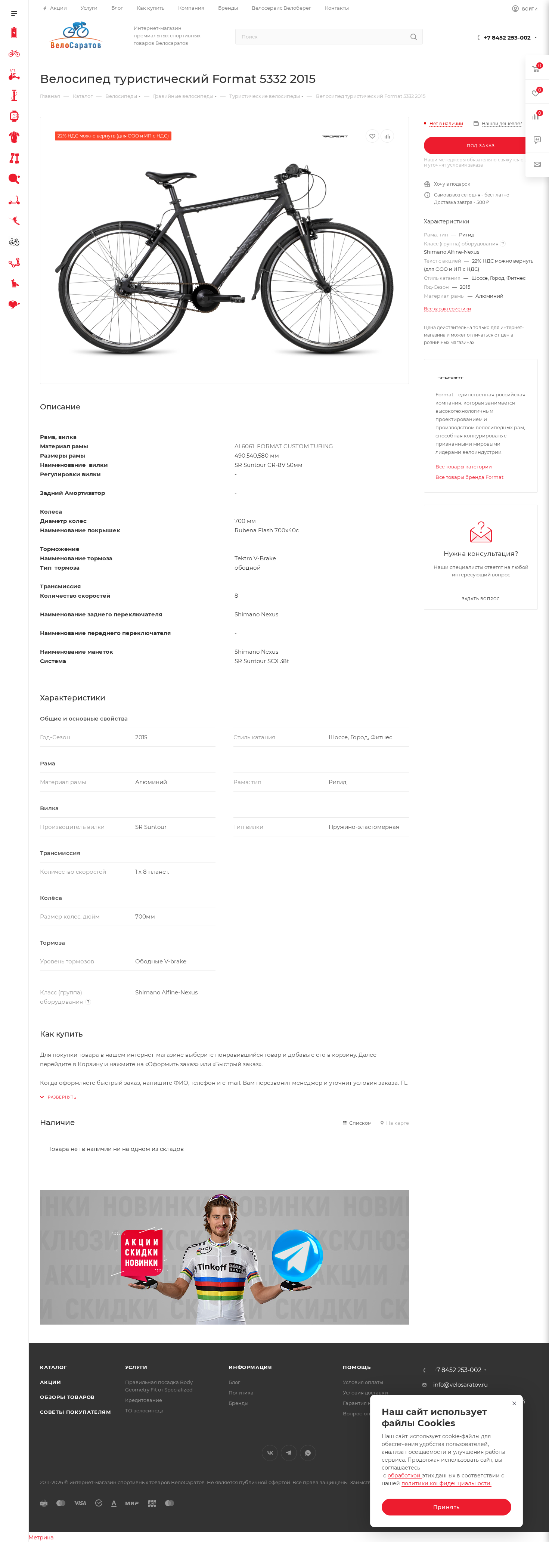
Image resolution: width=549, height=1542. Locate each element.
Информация (250, 1367)
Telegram (289, 1453)
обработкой (405, 1475)
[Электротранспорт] (15, 33)
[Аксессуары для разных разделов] (15, 305)
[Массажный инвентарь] (15, 284)
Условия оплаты (363, 1382)
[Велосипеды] (15, 54)
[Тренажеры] (15, 159)
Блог (234, 1382)
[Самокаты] (15, 201)
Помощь (357, 1367)
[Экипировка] (15, 138)
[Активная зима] (15, 221)
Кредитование (143, 1400)
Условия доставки (365, 1393)
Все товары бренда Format (469, 477)
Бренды (238, 1403)
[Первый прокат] (15, 242)
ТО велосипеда (144, 1411)
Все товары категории (463, 467)
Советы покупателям (75, 1412)
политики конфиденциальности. (446, 1483)
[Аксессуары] (15, 96)
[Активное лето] (15, 180)
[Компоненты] (15, 263)
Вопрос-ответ (360, 1413)
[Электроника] (15, 117)
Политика (241, 1393)
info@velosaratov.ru (460, 1384)
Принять (446, 1507)
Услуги (136, 1367)
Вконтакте (270, 1453)
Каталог (53, 1367)
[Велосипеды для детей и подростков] (15, 75)
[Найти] (413, 36)
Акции (50, 1382)
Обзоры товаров (67, 1397)
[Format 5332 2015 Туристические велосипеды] (224, 260)
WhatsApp (308, 1453)
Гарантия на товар (366, 1403)
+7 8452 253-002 (507, 37)
